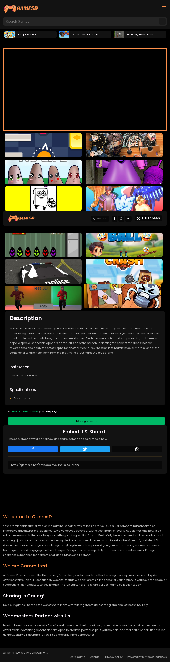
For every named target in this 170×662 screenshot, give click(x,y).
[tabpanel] (30, 34)
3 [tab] (91, 43)
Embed (101, 219)
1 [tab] (79, 43)
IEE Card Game (75, 657)
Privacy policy (114, 657)
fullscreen (150, 218)
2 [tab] (85, 43)
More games (85, 421)
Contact (95, 657)
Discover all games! (77, 555)
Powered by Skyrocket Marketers (147, 657)
